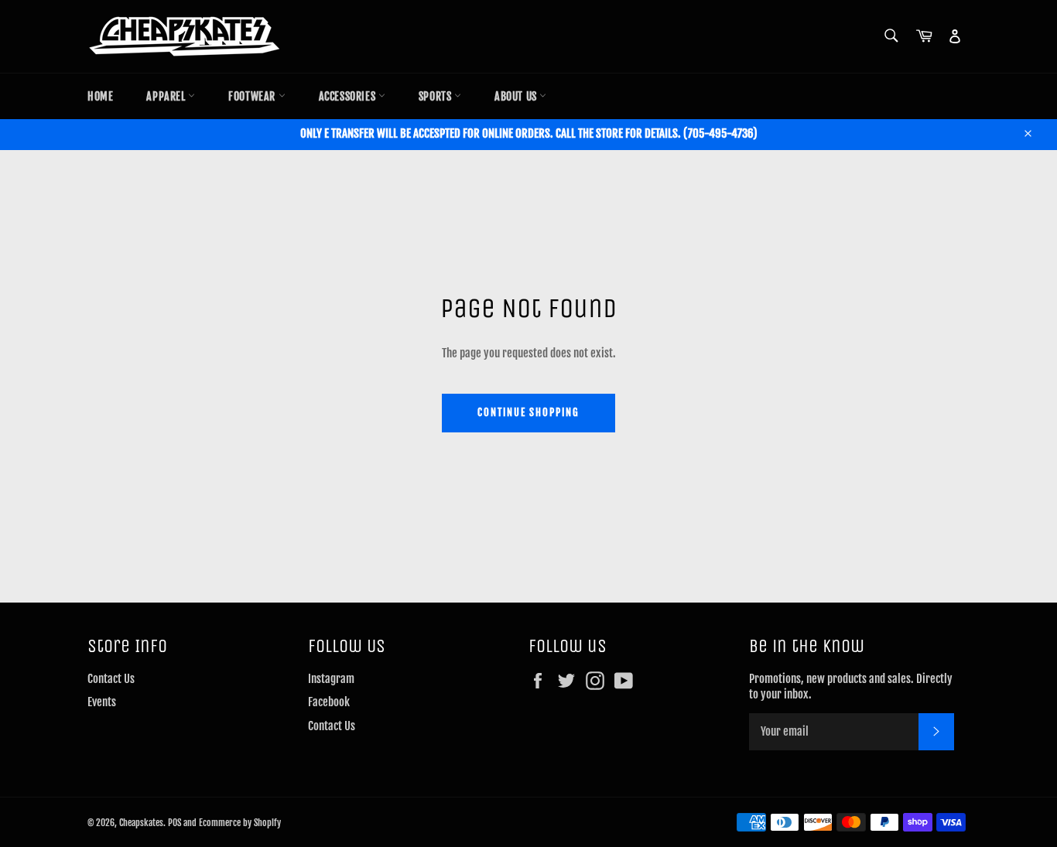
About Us (516, 96)
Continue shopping (528, 412)
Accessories (348, 96)
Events (101, 702)
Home (100, 96)
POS (174, 822)
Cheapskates (141, 822)
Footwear (253, 96)
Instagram (331, 678)
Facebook (329, 702)
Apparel (167, 96)
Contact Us (111, 678)
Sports (436, 96)
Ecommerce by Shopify (240, 822)
